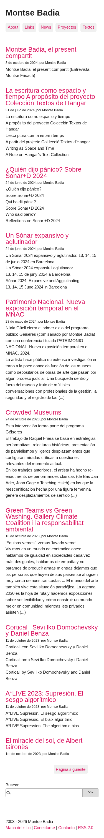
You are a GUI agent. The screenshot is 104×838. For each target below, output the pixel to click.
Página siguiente (70, 769)
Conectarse (44, 827)
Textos (89, 27)
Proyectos (67, 27)
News (46, 27)
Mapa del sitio (18, 827)
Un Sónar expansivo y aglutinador (37, 238)
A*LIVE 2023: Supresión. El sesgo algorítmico (44, 696)
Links (29, 27)
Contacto (66, 827)
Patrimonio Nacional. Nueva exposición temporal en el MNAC (45, 308)
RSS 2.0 (85, 827)
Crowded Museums (33, 412)
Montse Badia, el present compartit (41, 52)
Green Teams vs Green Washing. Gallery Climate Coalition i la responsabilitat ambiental (44, 520)
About (13, 27)
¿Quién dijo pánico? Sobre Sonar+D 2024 (44, 172)
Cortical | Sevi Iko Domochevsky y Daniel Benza (52, 630)
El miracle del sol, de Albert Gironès (44, 744)
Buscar (12, 784)
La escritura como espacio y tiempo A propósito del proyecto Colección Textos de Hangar (50, 97)
